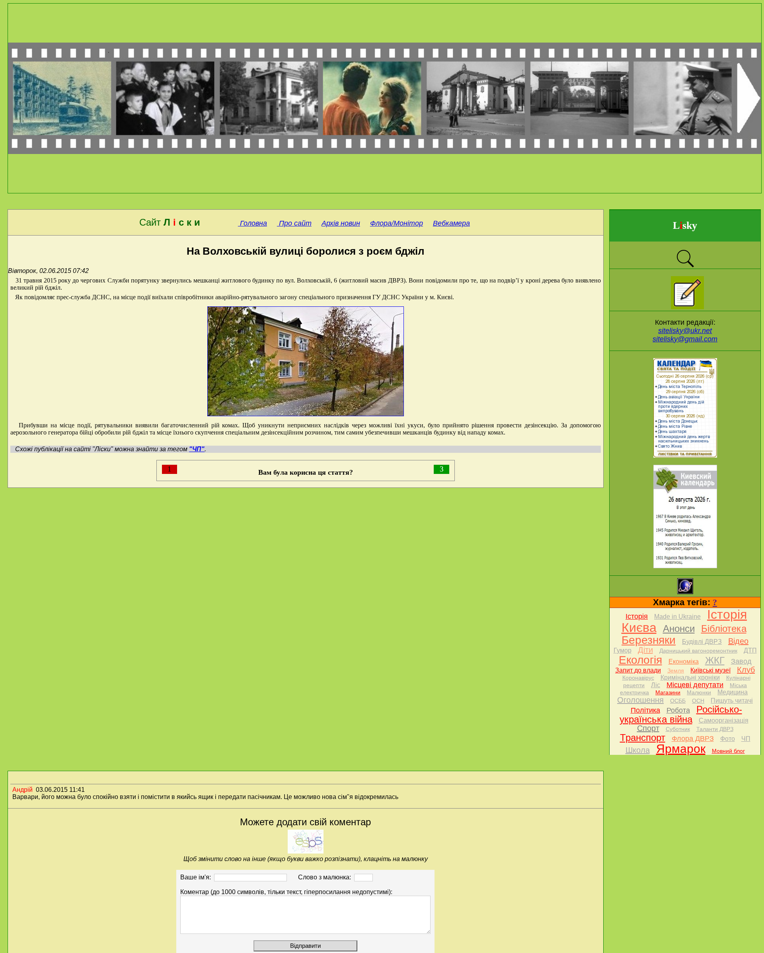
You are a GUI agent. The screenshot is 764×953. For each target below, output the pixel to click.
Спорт (648, 728)
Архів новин (341, 223)
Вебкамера (451, 223)
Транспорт (642, 737)
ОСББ (678, 701)
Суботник (678, 729)
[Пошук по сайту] (685, 266)
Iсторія (637, 616)
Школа (638, 750)
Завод (741, 661)
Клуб (746, 669)
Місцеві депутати (695, 685)
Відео (738, 641)
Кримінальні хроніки (690, 677)
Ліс (655, 685)
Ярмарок (681, 748)
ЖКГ (715, 660)
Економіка (683, 661)
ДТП (750, 650)
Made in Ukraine (677, 616)
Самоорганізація (723, 720)
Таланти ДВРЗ (714, 729)
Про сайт (294, 223)
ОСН (698, 701)
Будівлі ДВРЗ (702, 641)
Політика (645, 710)
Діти (645, 649)
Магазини (667, 692)
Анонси (679, 628)
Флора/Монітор (396, 223)
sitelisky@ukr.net (685, 331)
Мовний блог (728, 751)
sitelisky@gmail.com (685, 339)
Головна (252, 223)
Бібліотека (723, 628)
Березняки (649, 640)
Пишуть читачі (732, 700)
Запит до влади (638, 670)
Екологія (640, 660)
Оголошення (640, 700)
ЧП (745, 738)
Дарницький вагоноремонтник (698, 650)
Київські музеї (710, 670)
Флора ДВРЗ (693, 739)
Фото (727, 738)
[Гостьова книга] (687, 307)
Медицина (732, 692)
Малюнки (699, 692)
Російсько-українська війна (681, 714)
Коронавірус (638, 677)
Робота (678, 710)
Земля (675, 670)
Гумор (622, 650)
